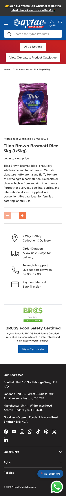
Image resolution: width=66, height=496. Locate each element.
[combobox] (33, 34)
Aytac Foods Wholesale (17, 138)
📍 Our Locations (50, 473)
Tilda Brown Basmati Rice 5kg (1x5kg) (31, 69)
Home (7, 69)
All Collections (33, 46)
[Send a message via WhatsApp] (57, 487)
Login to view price (16, 158)
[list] (33, 104)
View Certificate (33, 349)
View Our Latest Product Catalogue (33, 57)
